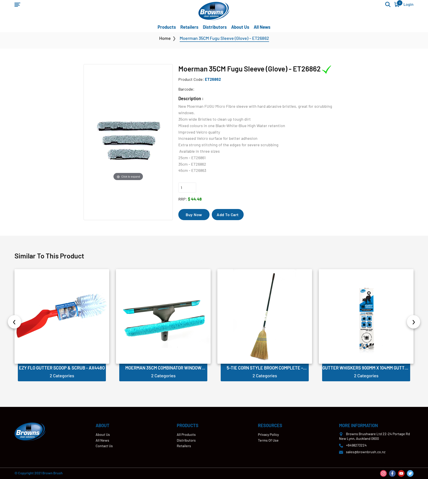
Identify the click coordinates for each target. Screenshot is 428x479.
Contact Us (104, 446)
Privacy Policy (268, 434)
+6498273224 (356, 445)
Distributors (215, 27)
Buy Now (194, 214)
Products (167, 27)
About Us (240, 27)
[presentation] (14, 322)
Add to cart (228, 214)
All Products (186, 434)
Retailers (189, 27)
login (408, 4)
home (165, 38)
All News (262, 27)
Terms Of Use (268, 440)
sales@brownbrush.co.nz (365, 452)
